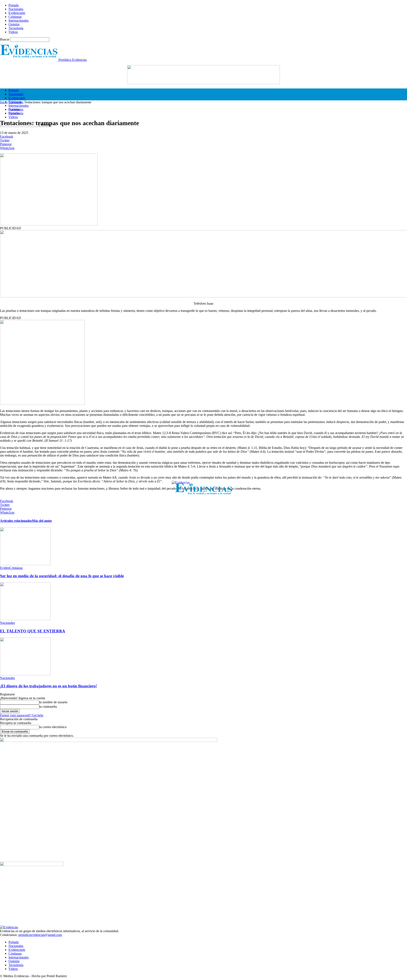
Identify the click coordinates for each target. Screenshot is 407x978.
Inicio (4, 102)
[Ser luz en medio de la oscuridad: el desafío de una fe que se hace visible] (25, 564)
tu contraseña (48, 706)
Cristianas (15, 16)
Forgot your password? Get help (21, 715)
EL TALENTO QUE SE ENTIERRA (32, 631)
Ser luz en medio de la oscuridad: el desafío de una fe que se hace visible (62, 576)
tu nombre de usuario (53, 702)
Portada (13, 5)
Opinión (14, 24)
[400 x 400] (42, 403)
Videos (13, 32)
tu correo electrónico (53, 727)
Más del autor (42, 521)
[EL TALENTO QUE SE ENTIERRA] (25, 619)
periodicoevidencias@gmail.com (40, 935)
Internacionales (18, 20)
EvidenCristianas (11, 568)
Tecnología (15, 28)
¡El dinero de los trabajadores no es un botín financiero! (48, 686)
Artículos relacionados (16, 521)
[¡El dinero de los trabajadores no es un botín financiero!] (25, 674)
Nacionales (15, 9)
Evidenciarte (16, 13)
